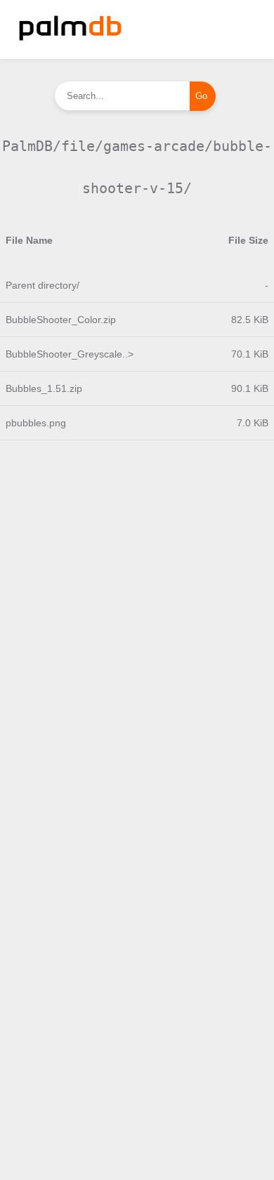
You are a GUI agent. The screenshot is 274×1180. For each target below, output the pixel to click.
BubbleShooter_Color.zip (61, 319)
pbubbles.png (36, 422)
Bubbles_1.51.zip (44, 388)
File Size (248, 240)
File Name (29, 240)
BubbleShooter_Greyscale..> (69, 354)
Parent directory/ (42, 285)
